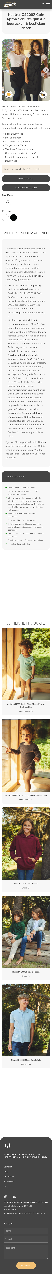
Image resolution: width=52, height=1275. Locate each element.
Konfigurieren (26, 178)
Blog (6, 1186)
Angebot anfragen (26, 187)
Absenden (26, 1265)
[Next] (46, 70)
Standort (8, 1166)
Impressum (9, 1181)
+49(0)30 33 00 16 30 (34, 1213)
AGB (6, 1171)
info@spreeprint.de (13, 1213)
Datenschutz (10, 1176)
